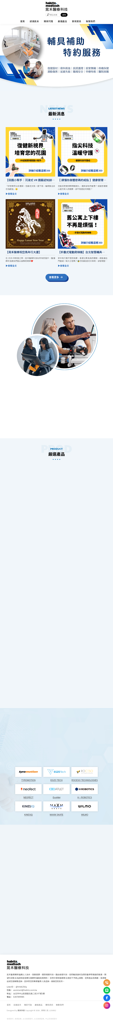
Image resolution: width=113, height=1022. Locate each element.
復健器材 (10, 1018)
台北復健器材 (28, 1018)
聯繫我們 (60, 1004)
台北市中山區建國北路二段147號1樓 (29, 993)
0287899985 (18, 996)
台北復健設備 (39, 1018)
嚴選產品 (38, 1004)
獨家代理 (28, 1004)
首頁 (9, 1004)
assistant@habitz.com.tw (25, 990)
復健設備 (18, 1018)
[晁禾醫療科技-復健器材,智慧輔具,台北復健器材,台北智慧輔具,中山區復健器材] (56, 6)
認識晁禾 (17, 1004)
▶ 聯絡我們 (67, 426)
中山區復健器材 (51, 1018)
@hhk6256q (21, 986)
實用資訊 (49, 1004)
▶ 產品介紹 (56, 608)
